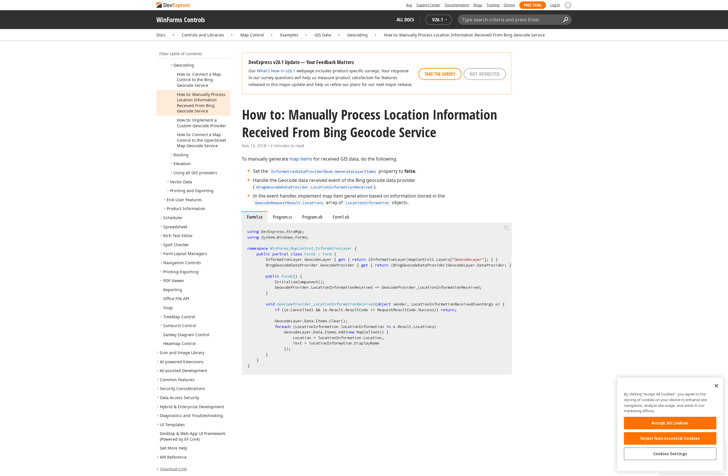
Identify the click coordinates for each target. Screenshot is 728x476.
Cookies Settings (670, 453)
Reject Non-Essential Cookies (670, 438)
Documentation (457, 5)
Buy (409, 5)
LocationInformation (367, 202)
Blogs (477, 5)
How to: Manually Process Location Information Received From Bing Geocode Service (464, 35)
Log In (555, 5)
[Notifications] (568, 5)
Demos (509, 5)
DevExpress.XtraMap (281, 231)
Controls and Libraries (203, 35)
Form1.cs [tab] (254, 217)
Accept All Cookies (670, 423)
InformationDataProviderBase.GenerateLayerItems (323, 171)
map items (300, 159)
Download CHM (173, 468)
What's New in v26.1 (276, 70)
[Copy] (506, 227)
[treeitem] (183, 65)
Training (493, 5)
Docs (161, 35)
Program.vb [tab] (312, 217)
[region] (670, 424)
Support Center (428, 5)
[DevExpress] (173, 5)
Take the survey (440, 74)
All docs (405, 19)
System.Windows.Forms (284, 237)
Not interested (485, 74)
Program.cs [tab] (282, 217)
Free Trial (532, 5)
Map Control (252, 35)
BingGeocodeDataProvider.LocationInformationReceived (314, 187)
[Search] (565, 20)
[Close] (716, 385)
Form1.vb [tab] (341, 217)
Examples (289, 35)
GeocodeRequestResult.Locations (289, 202)
